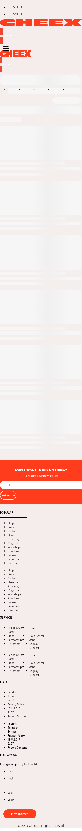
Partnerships (15, 639)
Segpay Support (34, 645)
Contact (15, 643)
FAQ (32, 627)
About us (13, 551)
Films (11, 527)
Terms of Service (13, 698)
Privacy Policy (16, 704)
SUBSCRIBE (15, 7)
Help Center (36, 635)
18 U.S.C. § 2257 (14, 710)
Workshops (14, 547)
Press (11, 635)
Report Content (17, 716)
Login (11, 771)
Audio (11, 531)
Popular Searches (13, 557)
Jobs (32, 639)
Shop (11, 523)
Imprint (12, 692)
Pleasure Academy (13, 537)
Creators (13, 563)
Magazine (13, 543)
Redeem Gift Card (15, 629)
